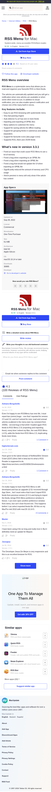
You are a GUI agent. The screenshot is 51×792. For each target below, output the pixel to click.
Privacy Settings (8, 758)
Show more (25, 565)
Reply (14, 440)
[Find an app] (10, 7)
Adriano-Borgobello (11, 404)
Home (4, 21)
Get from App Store (27, 51)
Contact (5, 770)
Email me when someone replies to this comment (26, 374)
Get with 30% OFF (25, 614)
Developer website (31, 74)
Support (5, 776)
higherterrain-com (10, 446)
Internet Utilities (15, 21)
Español (20, 717)
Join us (41, 1)
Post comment (25, 379)
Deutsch (12, 717)
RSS (24, 21)
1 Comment (41, 440)
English (5, 717)
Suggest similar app (26, 686)
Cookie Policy (7, 764)
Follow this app (11, 74)
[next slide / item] (45, 202)
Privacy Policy (7, 752)
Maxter (5, 519)
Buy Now (27, 58)
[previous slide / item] (5, 202)
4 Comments (41, 513)
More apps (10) (11, 679)
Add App (5, 729)
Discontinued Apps (9, 735)
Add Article (6, 741)
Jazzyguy (6, 542)
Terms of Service (8, 747)
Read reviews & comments (12, 68)
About (4, 723)
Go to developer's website (16, 273)
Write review (25, 338)
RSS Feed (6, 782)
